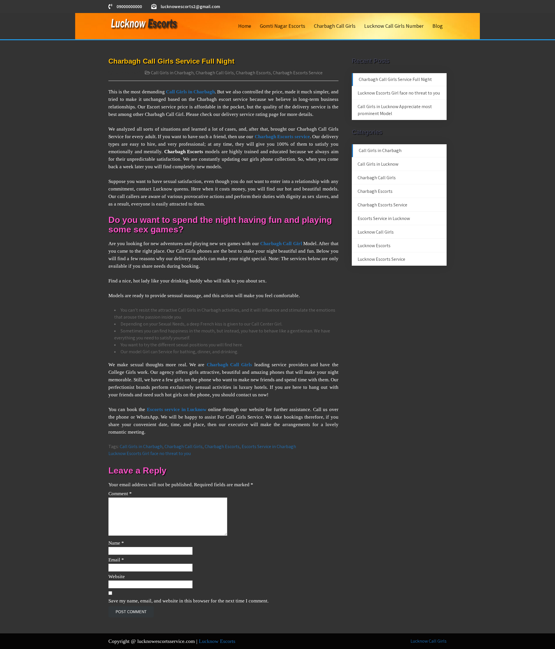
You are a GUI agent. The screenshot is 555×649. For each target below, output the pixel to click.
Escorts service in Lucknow (176, 409)
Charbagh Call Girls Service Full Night (395, 79)
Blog (437, 26)
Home (244, 26)
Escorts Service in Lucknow (384, 218)
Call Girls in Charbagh (172, 73)
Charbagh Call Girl (281, 243)
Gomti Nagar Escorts (282, 26)
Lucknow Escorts (374, 246)
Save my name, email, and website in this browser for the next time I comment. (188, 601)
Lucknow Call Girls (376, 232)
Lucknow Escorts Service (381, 259)
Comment (120, 493)
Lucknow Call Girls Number (394, 26)
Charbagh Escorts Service (298, 73)
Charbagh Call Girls (335, 26)
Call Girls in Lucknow (378, 164)
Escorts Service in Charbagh (269, 446)
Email (116, 560)
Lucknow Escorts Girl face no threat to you (149, 453)
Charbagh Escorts (253, 73)
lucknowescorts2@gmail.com (190, 6)
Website (116, 576)
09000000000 (129, 6)
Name (116, 543)
